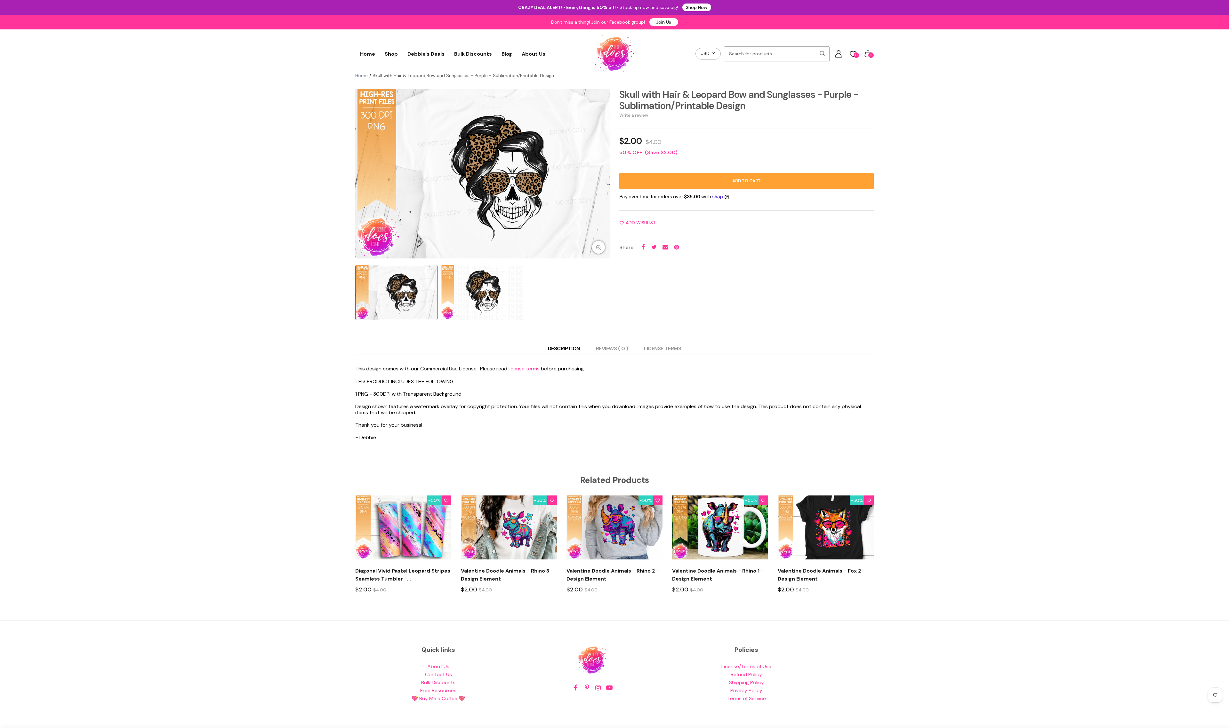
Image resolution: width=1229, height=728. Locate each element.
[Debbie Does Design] (614, 53)
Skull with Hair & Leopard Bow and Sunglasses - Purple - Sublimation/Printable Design (738, 100)
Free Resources (438, 690)
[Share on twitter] (654, 247)
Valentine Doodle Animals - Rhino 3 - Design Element (507, 574)
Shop (391, 54)
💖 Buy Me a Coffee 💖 (438, 698)
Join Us (663, 22)
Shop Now (696, 7)
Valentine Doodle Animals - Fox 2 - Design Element (821, 574)
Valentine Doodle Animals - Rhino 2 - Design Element (612, 574)
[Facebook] (576, 688)
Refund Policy (746, 674)
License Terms (662, 348)
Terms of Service (746, 698)
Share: (626, 247)
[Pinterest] (587, 688)
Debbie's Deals (426, 54)
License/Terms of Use (746, 666)
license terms (524, 368)
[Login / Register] (838, 53)
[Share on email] (665, 247)
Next (603, 173)
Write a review (633, 115)
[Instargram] (598, 688)
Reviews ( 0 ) (612, 348)
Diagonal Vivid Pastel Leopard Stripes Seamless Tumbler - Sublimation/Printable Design (402, 575)
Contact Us (438, 674)
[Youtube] (609, 688)
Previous (361, 173)
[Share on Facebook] (643, 247)
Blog (507, 54)
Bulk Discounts (473, 54)
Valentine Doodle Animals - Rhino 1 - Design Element (718, 574)
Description (564, 348)
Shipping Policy (746, 682)
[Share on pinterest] (676, 247)
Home (367, 54)
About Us (533, 54)
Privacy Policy (746, 690)
